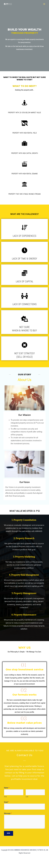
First (5, 797)
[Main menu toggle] (44, 3)
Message (8, 813)
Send (8, 833)
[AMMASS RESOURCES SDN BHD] (8, 4)
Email (6, 802)
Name (6, 788)
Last (27, 797)
